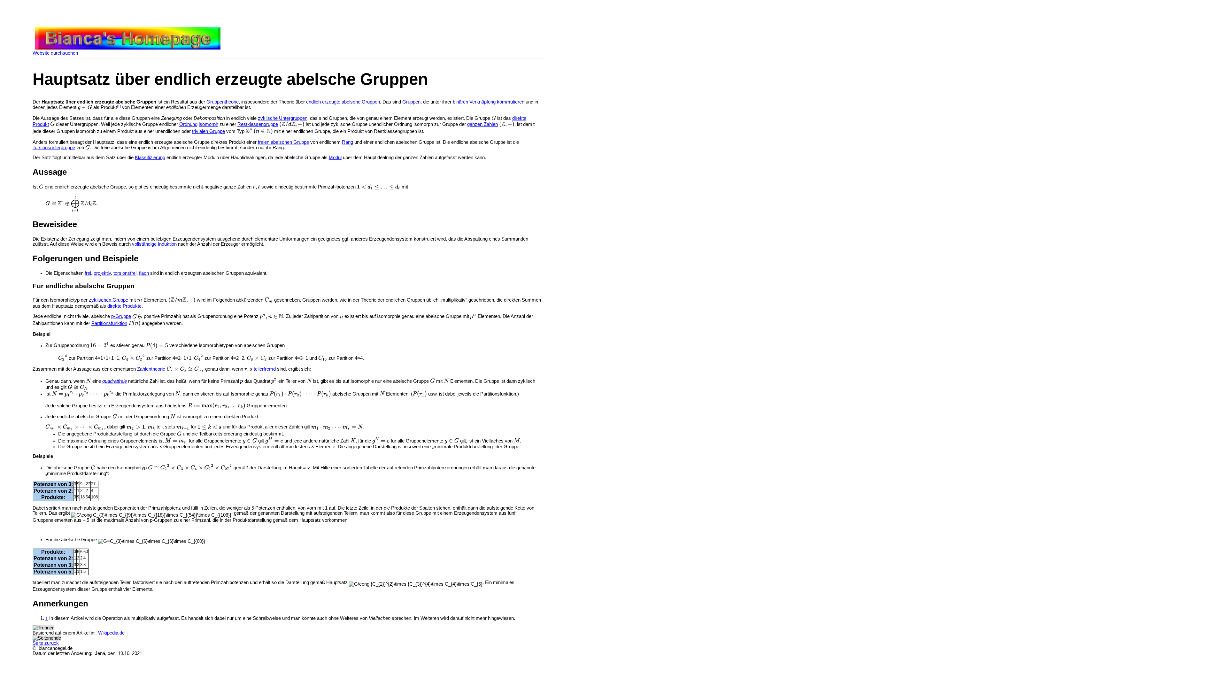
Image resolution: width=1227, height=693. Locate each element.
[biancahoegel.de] (127, 47)
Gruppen (411, 101)
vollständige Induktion (154, 244)
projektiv (102, 273)
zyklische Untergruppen (282, 118)
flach (144, 273)
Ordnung (188, 124)
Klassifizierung (150, 157)
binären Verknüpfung (474, 101)
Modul (335, 157)
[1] (119, 106)
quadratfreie (114, 381)
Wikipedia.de (111, 632)
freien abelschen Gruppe (283, 142)
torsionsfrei (124, 273)
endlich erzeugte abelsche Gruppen (343, 101)
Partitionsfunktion (109, 323)
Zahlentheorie (151, 369)
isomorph (208, 124)
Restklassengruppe (257, 124)
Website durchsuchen (55, 53)
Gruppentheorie (222, 101)
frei (88, 273)
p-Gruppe (121, 316)
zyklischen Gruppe (108, 299)
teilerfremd (265, 369)
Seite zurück (46, 643)
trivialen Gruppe (208, 131)
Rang (347, 142)
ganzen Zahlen (482, 124)
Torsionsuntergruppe (54, 147)
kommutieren (510, 101)
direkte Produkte (124, 306)
